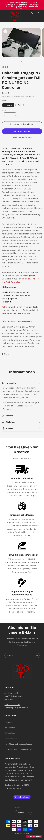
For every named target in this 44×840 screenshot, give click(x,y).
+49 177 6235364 (12, 704)
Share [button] (6, 354)
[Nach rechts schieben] (27, 61)
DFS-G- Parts (24, 833)
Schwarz (8, 105)
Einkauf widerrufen (34, 836)
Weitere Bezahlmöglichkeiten (22, 137)
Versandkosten (11, 739)
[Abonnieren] (36, 655)
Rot (19, 105)
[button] (5, 13)
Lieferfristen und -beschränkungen (18, 744)
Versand (13, 96)
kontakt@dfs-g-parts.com (16, 708)
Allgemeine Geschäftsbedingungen (19, 749)
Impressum (9, 722)
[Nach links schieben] (16, 61)
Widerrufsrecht (11, 733)
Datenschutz (10, 728)
